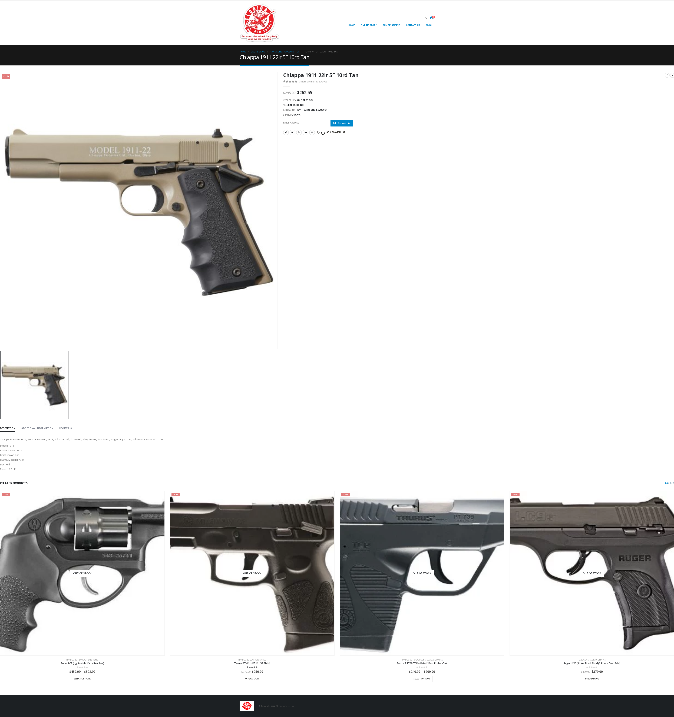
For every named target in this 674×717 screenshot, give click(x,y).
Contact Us (413, 25)
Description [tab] (7, 428)
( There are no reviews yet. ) (313, 81)
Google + (305, 132)
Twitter (292, 132)
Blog (429, 25)
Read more (84, 678)
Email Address (291, 122)
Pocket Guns (249, 660)
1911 (299, 109)
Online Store (369, 25)
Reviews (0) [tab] (65, 428)
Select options (252, 678)
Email (312, 132)
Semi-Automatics (88, 660)
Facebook (286, 132)
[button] (666, 483)
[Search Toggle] (426, 18)
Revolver (321, 109)
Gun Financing (391, 25)
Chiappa (295, 114)
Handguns (309, 109)
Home (351, 25)
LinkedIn (299, 132)
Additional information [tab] (37, 428)
